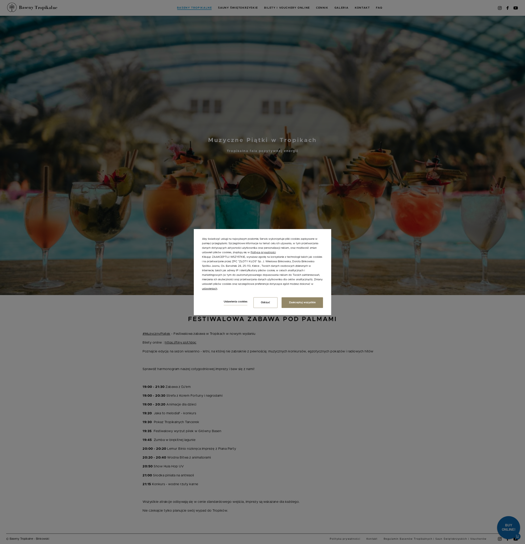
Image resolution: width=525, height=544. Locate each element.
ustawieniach (209, 288)
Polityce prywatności (263, 252)
